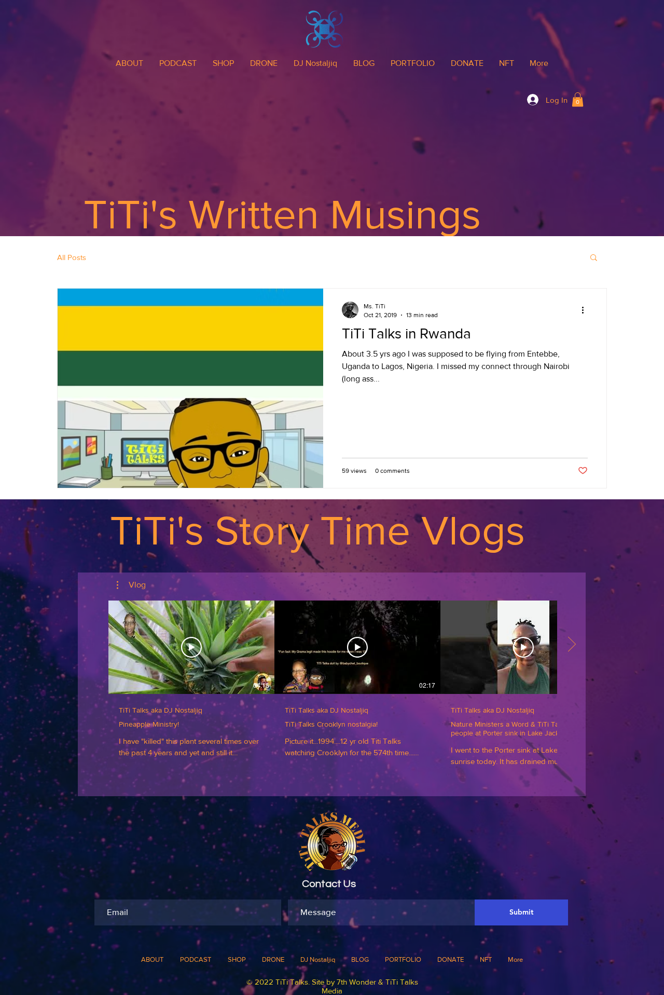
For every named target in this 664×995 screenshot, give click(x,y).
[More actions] (586, 310)
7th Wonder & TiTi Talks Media (370, 986)
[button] (578, 99)
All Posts (71, 257)
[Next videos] (571, 645)
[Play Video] (191, 647)
